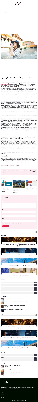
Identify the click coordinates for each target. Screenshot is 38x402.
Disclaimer (2, 394)
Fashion (24, 8)
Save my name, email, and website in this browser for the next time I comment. (12, 223)
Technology (17, 8)
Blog (4, 8)
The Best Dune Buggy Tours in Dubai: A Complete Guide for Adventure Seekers (16, 301)
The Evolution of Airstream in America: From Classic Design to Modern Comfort (18, 189)
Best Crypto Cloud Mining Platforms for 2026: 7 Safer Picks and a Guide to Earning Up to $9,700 (19, 255)
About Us (2, 395)
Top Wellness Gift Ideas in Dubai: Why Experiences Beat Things (19, 275)
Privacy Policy (3, 392)
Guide (17, 346)
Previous (4, 172)
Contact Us (5, 12)
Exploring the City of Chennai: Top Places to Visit (12, 165)
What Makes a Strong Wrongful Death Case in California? (28, 171)
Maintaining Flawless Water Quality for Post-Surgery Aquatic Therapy (19, 265)
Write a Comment (11, 79)
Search (36, 232)
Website (3, 218)
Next (34, 173)
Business (30, 8)
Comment (3, 201)
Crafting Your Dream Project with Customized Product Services (14, 309)
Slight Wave (17, 400)
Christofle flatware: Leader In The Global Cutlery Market (13, 298)
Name (3, 209)
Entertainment (10, 8)
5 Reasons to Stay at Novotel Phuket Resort (9, 170)
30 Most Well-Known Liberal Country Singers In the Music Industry (14, 305)
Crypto (19, 243)
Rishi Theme (24, 400)
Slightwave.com (6, 387)
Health (20, 346)
